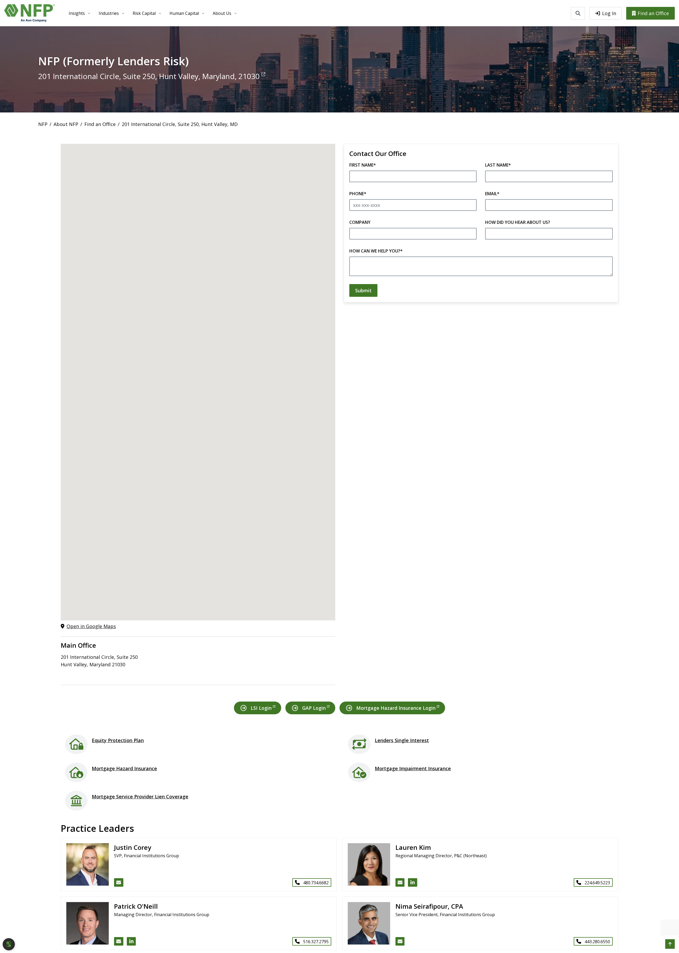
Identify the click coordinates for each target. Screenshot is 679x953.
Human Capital (184, 13)
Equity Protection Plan (118, 740)
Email (492, 194)
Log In (609, 13)
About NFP (66, 124)
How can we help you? (376, 251)
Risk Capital (144, 13)
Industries (109, 13)
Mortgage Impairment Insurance (413, 768)
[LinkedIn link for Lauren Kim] (412, 882)
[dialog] (9, 944)
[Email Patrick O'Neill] (118, 941)
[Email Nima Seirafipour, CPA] (400, 941)
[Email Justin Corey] (118, 882)
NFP (42, 124)
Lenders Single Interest (402, 740)
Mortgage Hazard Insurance (124, 768)
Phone (357, 194)
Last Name (498, 165)
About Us (222, 13)
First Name (362, 165)
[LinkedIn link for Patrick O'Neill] (131, 941)
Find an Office (653, 13)
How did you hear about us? (517, 222)
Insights (77, 13)
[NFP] (29, 13)
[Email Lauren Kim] (400, 882)
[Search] (578, 13)
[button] (670, 944)
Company (360, 222)
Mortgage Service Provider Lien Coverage (140, 796)
